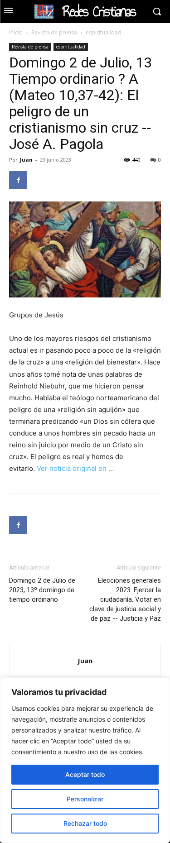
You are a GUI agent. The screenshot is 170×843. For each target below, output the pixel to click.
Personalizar (85, 799)
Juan (26, 159)
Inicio (16, 32)
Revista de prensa (54, 32)
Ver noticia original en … (75, 468)
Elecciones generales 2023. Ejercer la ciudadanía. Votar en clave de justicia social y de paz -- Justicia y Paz (125, 599)
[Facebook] (18, 180)
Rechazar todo (85, 823)
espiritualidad (103, 32)
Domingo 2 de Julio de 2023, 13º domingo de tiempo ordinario (42, 590)
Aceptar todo (85, 774)
